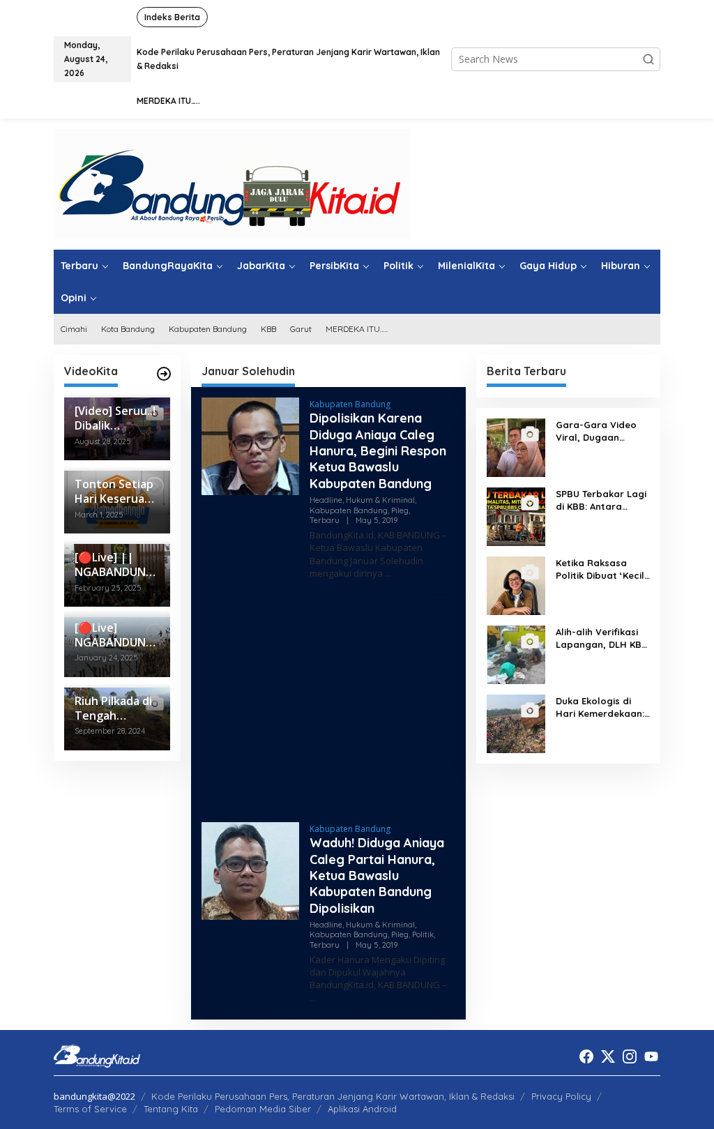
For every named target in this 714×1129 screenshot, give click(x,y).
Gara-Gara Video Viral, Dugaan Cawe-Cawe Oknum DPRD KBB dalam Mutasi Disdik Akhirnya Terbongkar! (600, 431)
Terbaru (325, 520)
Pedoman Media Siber (263, 1108)
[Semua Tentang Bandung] (232, 183)
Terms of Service (90, 1108)
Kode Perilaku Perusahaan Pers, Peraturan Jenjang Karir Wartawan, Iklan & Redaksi (333, 1096)
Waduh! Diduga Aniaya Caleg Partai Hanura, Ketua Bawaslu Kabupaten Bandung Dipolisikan (377, 875)
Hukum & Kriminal (380, 500)
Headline (326, 500)
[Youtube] (651, 1056)
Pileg (400, 510)
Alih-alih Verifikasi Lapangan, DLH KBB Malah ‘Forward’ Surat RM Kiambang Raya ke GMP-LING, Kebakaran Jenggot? (602, 638)
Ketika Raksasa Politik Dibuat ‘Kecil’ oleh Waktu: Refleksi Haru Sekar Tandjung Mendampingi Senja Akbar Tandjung (602, 569)
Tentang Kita (171, 1108)
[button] (648, 59)
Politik (423, 934)
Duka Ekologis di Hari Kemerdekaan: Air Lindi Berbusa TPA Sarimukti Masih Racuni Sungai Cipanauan (601, 707)
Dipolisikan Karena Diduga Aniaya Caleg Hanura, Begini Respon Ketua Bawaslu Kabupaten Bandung (378, 451)
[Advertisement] (328, 703)
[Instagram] (630, 1056)
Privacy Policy (561, 1096)
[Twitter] (608, 1056)
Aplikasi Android (362, 1108)
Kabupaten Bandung (350, 404)
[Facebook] (586, 1056)
